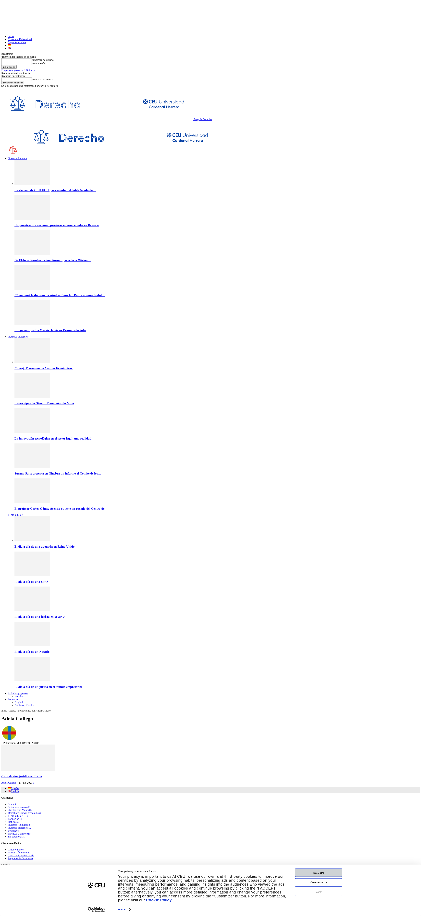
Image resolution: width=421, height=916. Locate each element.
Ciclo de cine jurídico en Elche (21, 776)
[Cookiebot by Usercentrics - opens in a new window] (96, 909)
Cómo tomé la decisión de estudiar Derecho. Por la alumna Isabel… (59, 295)
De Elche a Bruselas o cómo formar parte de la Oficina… (52, 260)
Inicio (4, 710)
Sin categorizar (16, 836)
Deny (319, 892)
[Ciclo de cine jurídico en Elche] (28, 770)
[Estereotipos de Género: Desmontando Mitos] (32, 397)
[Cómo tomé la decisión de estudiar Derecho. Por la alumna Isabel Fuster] (32, 288)
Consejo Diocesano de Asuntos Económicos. (43, 368)
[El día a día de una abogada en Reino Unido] (32, 540)
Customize (316, 882)
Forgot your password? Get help (18, 70)
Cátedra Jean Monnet (20, 810)
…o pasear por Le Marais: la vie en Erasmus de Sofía (50, 330)
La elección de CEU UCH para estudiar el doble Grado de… (55, 190)
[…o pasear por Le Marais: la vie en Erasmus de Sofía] (32, 324)
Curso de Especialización (21, 855)
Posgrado (19, 702)
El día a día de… (16, 514)
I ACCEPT (318, 872)
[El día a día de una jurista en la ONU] (32, 610)
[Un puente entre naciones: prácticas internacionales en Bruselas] (32, 218)
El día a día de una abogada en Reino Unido (44, 546)
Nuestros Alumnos (17, 158)
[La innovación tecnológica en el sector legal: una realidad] (32, 432)
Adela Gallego (8, 782)
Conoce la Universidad (20, 39)
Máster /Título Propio (19, 852)
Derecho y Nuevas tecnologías (24, 813)
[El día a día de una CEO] (32, 575)
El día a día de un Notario (32, 651)
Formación (13, 699)
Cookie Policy (159, 900)
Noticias (18, 696)
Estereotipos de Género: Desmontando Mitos (44, 403)
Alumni (12, 804)
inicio (11, 36)
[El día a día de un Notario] (32, 645)
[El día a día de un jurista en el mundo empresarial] (32, 680)
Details (122, 909)
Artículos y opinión (18, 693)
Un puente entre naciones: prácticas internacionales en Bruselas (56, 225)
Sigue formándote (17, 42)
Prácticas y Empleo (24, 705)
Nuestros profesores (18, 336)
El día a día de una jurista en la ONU (39, 616)
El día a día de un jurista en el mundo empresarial (48, 687)
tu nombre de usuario (43, 59)
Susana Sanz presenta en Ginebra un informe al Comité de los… (57, 473)
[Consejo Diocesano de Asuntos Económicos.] (32, 362)
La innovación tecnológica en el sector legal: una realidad (52, 438)
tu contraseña (38, 63)
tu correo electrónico (42, 79)
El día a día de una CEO (31, 581)
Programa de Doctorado (20, 858)
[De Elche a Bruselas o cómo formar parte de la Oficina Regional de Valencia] (32, 253)
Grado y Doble (16, 849)
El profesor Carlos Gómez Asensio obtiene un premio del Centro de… (61, 508)
